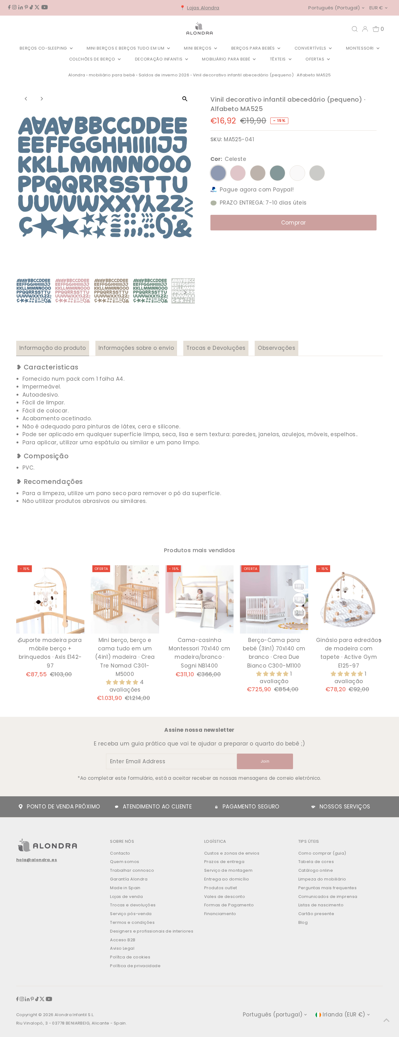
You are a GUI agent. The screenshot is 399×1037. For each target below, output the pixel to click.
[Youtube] (44, 7)
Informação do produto (52, 348)
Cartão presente (316, 914)
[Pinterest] (26, 7)
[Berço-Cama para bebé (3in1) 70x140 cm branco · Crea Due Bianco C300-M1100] (274, 599)
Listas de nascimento (321, 905)
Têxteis (278, 59)
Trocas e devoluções (133, 905)
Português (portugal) (334, 7)
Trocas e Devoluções (215, 348)
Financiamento (220, 914)
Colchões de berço (93, 59)
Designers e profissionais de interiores (151, 931)
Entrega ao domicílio (226, 879)
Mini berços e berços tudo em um (126, 48)
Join (265, 761)
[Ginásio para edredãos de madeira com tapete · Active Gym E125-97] (349, 599)
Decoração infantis (159, 59)
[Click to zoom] (185, 99)
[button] (123, 682)
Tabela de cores (316, 862)
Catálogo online (315, 870)
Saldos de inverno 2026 (164, 75)
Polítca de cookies (130, 957)
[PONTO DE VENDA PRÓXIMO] (20, 807)
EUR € (376, 7)
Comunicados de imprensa (328, 897)
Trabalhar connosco (132, 870)
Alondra (76, 75)
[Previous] (26, 99)
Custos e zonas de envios (231, 853)
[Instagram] (14, 7)
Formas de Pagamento (229, 905)
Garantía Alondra (128, 879)
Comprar (293, 222)
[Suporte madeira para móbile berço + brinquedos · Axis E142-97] (50, 599)
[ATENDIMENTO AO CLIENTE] (116, 807)
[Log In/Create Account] (365, 29)
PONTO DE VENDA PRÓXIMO (63, 806)
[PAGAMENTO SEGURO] (216, 807)
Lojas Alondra (203, 7)
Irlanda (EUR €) (344, 1014)
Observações (276, 348)
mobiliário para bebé (112, 75)
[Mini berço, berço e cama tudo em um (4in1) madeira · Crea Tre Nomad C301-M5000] (125, 599)
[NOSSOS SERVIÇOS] (313, 807)
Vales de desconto (224, 897)
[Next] (42, 99)
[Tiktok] (31, 7)
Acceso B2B (122, 940)
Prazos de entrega (224, 862)
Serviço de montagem (228, 870)
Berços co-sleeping (44, 48)
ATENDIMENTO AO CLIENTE (157, 806)
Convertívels (311, 48)
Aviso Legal (122, 948)
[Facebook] (9, 7)
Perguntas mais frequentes (327, 888)
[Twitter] (37, 7)
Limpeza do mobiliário (322, 879)
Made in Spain (125, 888)
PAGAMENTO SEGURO (251, 806)
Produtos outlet (220, 888)
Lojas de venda (126, 897)
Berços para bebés (253, 48)
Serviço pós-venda (130, 914)
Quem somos (124, 862)
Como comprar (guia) (322, 853)
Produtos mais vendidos (199, 550)
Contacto (120, 853)
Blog (303, 922)
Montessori (360, 48)
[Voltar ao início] (386, 1020)
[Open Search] (355, 29)
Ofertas (315, 59)
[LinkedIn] (20, 7)
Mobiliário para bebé (226, 59)
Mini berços (198, 48)
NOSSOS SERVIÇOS (345, 806)
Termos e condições (132, 922)
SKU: (216, 139)
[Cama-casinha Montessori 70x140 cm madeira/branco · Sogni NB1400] (199, 599)
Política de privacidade (135, 966)
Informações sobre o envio (136, 348)
